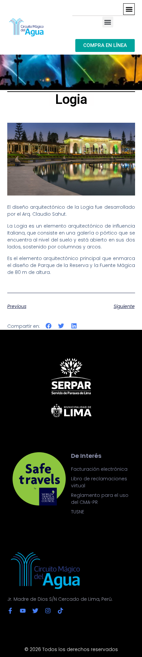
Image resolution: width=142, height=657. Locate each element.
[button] (129, 9)
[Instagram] (48, 611)
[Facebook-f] (10, 611)
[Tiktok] (60, 611)
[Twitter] (35, 611)
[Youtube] (23, 611)
